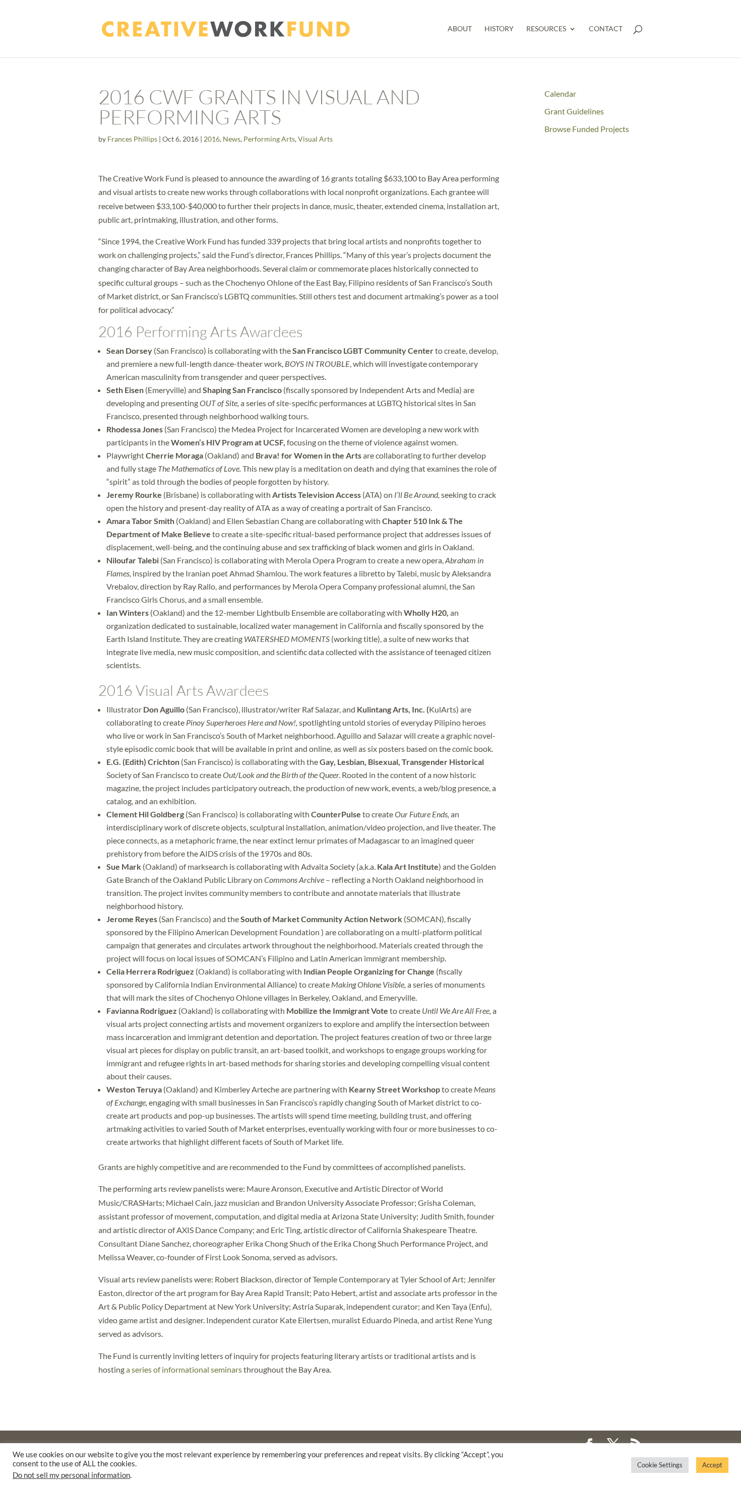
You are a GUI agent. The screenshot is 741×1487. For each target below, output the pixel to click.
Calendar (560, 93)
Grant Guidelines (574, 111)
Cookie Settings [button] (660, 1465)
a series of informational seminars (184, 1369)
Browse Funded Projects (586, 129)
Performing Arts (269, 139)
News (231, 139)
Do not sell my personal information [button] (71, 1475)
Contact (606, 29)
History (499, 29)
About (460, 29)
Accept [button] (712, 1465)
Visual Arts (315, 139)
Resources (546, 29)
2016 (212, 139)
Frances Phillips (132, 139)
